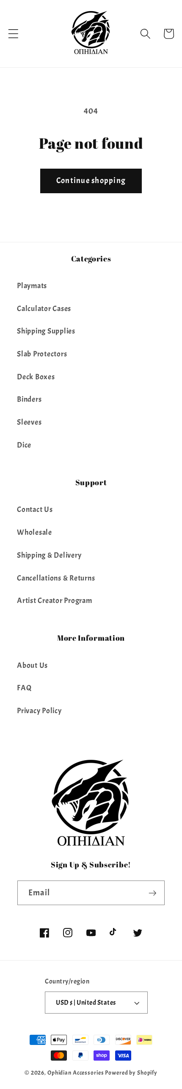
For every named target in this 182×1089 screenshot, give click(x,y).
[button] (13, 33)
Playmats (32, 285)
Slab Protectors (42, 353)
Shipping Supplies (46, 331)
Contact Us (35, 509)
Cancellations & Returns (56, 578)
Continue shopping (91, 180)
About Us (32, 665)
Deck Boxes (36, 376)
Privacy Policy (39, 710)
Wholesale (34, 532)
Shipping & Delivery (49, 555)
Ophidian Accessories (75, 1072)
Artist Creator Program (54, 600)
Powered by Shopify (131, 1072)
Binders (29, 399)
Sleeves (29, 422)
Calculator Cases (44, 308)
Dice (24, 445)
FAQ (24, 687)
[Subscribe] (152, 893)
